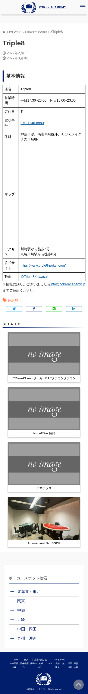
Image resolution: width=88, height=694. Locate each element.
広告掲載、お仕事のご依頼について (38, 663)
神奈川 (46, 32)
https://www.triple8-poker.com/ (43, 265)
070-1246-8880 (32, 123)
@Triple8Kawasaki (35, 277)
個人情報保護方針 (24, 663)
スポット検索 (24, 32)
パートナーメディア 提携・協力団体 (57, 663)
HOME (10, 32)
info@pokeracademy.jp (67, 284)
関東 (37, 32)
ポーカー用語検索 (14, 663)
